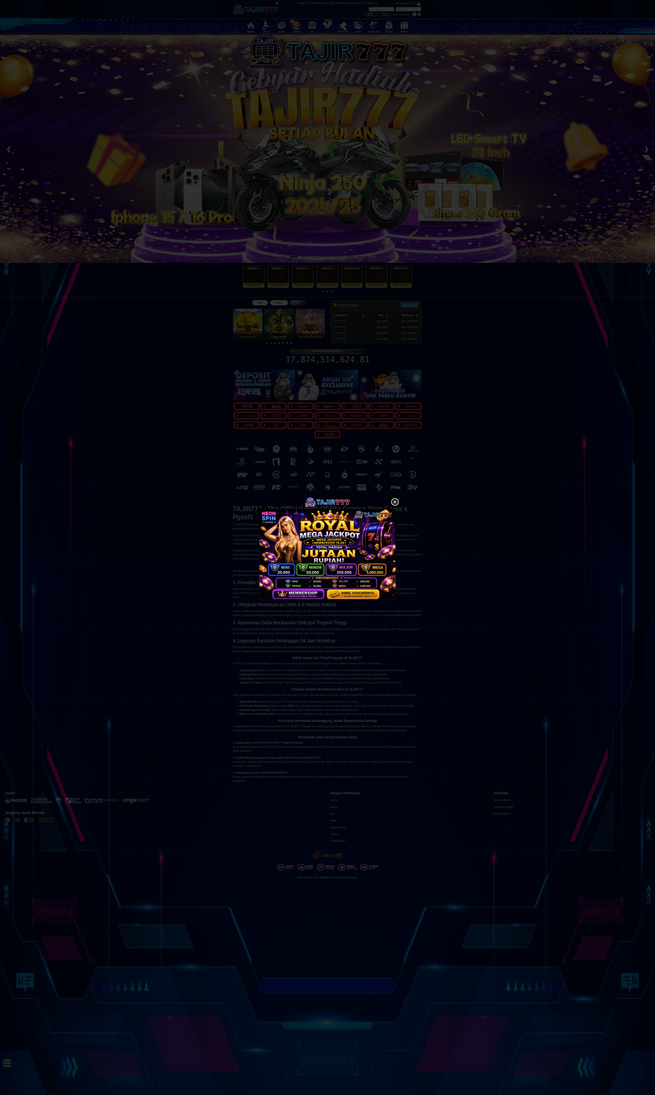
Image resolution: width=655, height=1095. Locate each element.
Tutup (395, 502)
